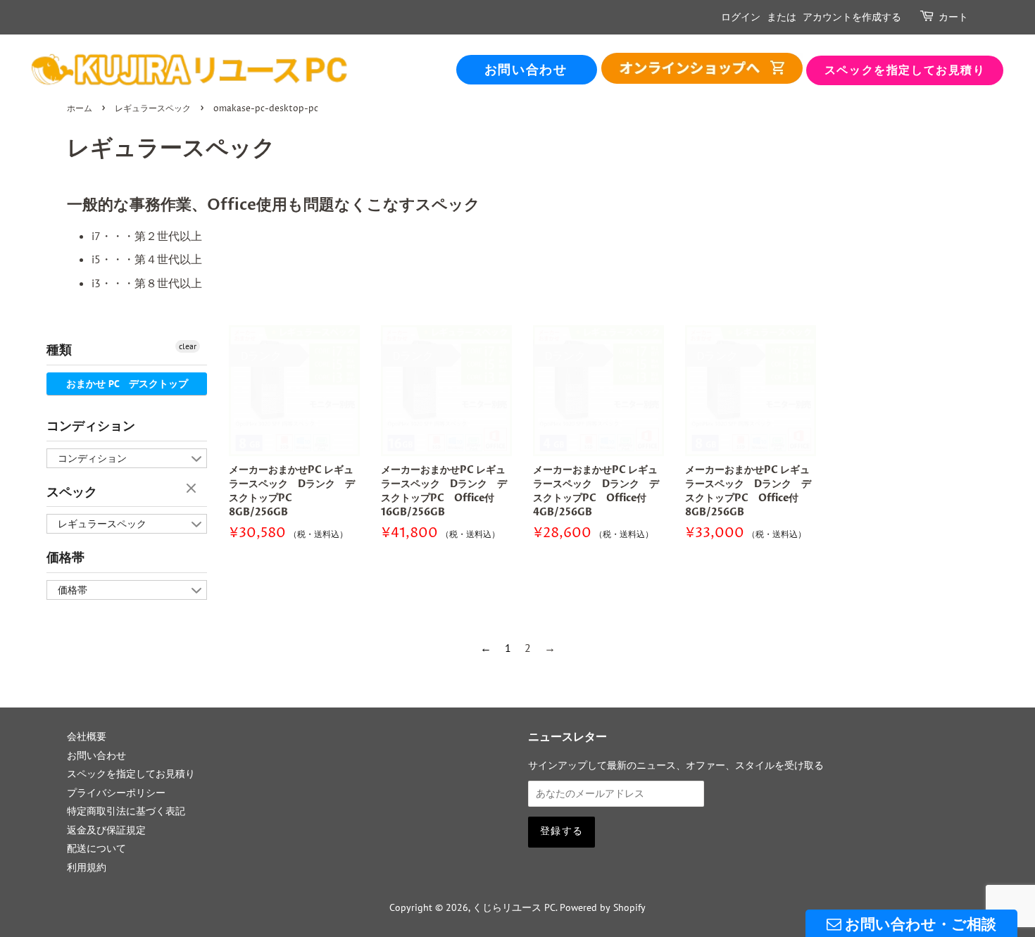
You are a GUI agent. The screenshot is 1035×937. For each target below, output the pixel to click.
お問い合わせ (525, 70)
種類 (59, 350)
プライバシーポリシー (116, 792)
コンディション (90, 426)
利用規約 (86, 867)
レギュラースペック (153, 109)
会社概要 (86, 736)
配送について (96, 848)
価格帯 (65, 558)
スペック (71, 492)
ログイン (740, 17)
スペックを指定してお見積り (905, 70)
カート (953, 17)
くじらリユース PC (514, 907)
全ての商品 (702, 68)
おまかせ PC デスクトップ (127, 383)
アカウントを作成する (852, 17)
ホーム (79, 109)
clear (187, 346)
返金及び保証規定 (106, 830)
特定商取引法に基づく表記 (126, 811)
